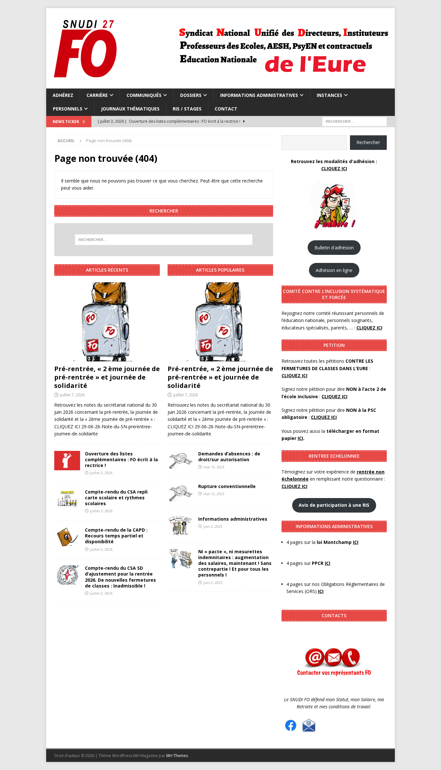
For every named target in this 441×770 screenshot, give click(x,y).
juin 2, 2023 (212, 526)
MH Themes (177, 755)
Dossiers (190, 95)
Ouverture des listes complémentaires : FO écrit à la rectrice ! (121, 459)
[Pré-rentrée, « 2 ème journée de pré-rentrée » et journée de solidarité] (107, 321)
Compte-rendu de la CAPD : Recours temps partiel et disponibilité (116, 536)
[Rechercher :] (354, 121)
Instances (329, 95)
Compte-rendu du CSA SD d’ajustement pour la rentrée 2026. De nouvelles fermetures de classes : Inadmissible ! (120, 577)
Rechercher (368, 142)
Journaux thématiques (130, 109)
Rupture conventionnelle (227, 486)
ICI (320, 591)
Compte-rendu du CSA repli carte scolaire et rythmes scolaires (116, 497)
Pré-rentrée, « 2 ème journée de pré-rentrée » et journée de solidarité (107, 377)
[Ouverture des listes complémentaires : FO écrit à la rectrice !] (67, 460)
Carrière (97, 95)
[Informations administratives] (180, 526)
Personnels (67, 109)
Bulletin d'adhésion (334, 248)
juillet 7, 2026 (72, 395)
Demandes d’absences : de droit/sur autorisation (229, 457)
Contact (226, 109)
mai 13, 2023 (213, 466)
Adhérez (63, 95)
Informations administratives (259, 95)
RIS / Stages (187, 109)
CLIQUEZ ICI (334, 168)
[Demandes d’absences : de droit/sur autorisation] (180, 460)
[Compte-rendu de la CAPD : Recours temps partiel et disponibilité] (67, 536)
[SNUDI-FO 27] (219, 85)
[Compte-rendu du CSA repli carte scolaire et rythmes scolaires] (67, 498)
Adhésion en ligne (334, 270)
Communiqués (144, 95)
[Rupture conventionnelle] (180, 493)
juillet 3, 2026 (101, 472)
